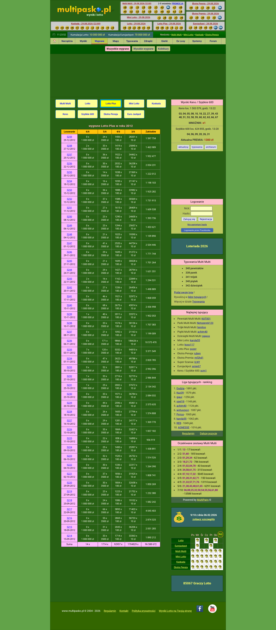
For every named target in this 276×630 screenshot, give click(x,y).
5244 (69, 270)
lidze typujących (197, 296)
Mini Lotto (188, 34)
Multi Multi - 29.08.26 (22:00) (136, 3)
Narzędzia (67, 41)
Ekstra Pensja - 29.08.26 (205, 3)
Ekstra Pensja (212, 34)
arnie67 (196, 366)
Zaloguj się (189, 219)
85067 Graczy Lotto (197, 583)
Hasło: (187, 213)
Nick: (187, 208)
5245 (69, 261)
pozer (193, 348)
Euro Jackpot (134, 114)
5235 (69, 349)
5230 (69, 394)
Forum (213, 41)
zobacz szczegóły (203, 519)
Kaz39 (180, 392)
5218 (69, 500)
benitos (201, 327)
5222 (69, 465)
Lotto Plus (111, 103)
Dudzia (180, 388)
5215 (69, 527)
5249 (69, 225)
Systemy (197, 41)
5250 (69, 216)
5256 (69, 163)
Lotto (181, 540)
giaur (179, 397)
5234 (69, 358)
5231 (69, 385)
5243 (69, 278)
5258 (69, 145)
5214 (69, 535)
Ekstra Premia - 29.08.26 (205, 13)
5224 (69, 447)
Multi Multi (176, 34)
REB (179, 423)
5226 (69, 429)
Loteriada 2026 (197, 246)
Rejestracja (206, 219)
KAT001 (206, 318)
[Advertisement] (138, 75)
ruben (197, 353)
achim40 (202, 331)
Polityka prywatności (143, 610)
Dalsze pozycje (208, 433)
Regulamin (188, 433)
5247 (69, 243)
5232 (69, 376)
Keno (65, 114)
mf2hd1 (198, 357)
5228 (69, 411)
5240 (69, 305)
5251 (69, 207)
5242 (69, 287)
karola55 (195, 340)
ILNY (197, 362)
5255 (69, 172)
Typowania (132, 41)
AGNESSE (183, 427)
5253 (69, 190)
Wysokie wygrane (143, 48)
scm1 (203, 370)
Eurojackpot (181, 545)
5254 (69, 181)
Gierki (164, 41)
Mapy (116, 41)
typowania (197, 147)
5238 (69, 323)
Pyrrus (180, 414)
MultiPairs (203, 499)
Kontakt (123, 610)
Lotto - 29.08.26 (136, 23)
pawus (206, 336)
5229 (69, 403)
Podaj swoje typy (183, 292)
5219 (69, 491)
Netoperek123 (205, 322)
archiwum (211, 147)
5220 (69, 482)
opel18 (180, 401)
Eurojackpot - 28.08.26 (205, 23)
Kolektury (163, 48)
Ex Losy (181, 41)
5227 (69, 420)
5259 (69, 136)
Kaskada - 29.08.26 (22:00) (85, 23)
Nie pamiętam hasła (197, 224)
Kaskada (199, 34)
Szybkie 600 (87, 114)
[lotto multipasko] (88, 10)
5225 (69, 438)
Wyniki (83, 41)
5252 (69, 199)
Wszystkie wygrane (118, 48)
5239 (69, 314)
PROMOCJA (177, 3)
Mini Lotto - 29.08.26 (138, 17)
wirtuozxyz (183, 410)
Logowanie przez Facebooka (197, 230)
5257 (69, 154)
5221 (69, 473)
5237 (69, 331)
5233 (69, 367)
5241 (69, 296)
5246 (69, 252)
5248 (69, 234)
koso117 (189, 344)
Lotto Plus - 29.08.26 (169, 23)
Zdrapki (148, 41)
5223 (69, 456)
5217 (69, 509)
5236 (69, 340)
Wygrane (99, 41)
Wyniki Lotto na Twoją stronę (175, 610)
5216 (69, 518)
